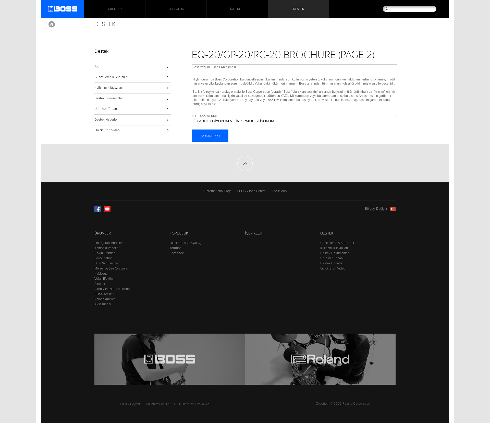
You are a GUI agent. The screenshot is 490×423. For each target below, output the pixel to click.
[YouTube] (107, 211)
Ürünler (102, 233)
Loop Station (103, 258)
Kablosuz (100, 274)
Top (96, 66)
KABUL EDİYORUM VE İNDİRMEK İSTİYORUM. (236, 121)
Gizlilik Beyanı (130, 404)
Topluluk (176, 9)
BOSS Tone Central (252, 191)
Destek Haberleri (106, 120)
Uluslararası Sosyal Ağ (185, 243)
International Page (218, 191)
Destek (298, 9)
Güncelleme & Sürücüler (111, 77)
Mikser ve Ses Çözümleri (111, 268)
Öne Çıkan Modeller (108, 243)
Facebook (177, 253)
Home (51, 24)
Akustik (99, 284)
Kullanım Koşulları (158, 404)
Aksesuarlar (102, 304)
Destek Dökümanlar (108, 98)
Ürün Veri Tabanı (106, 109)
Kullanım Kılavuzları (108, 88)
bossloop (280, 191)
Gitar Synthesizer (106, 263)
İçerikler (237, 9)
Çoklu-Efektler (104, 253)
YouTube (175, 248)
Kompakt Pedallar (106, 248)
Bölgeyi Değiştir (376, 209)
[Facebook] (97, 211)
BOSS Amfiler (104, 294)
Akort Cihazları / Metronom (113, 289)
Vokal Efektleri (104, 279)
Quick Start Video (106, 130)
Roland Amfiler (104, 299)
